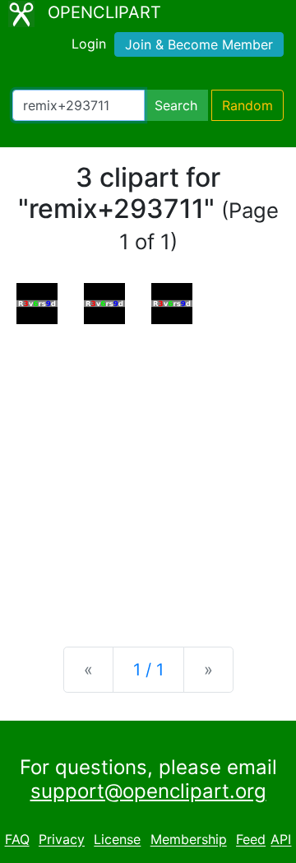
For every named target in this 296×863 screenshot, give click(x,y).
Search (176, 105)
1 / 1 (148, 670)
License (117, 840)
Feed (251, 840)
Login (89, 43)
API (281, 840)
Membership (188, 840)
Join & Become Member (199, 44)
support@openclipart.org (148, 791)
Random (247, 105)
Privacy (62, 840)
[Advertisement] (148, 472)
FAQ (17, 840)
